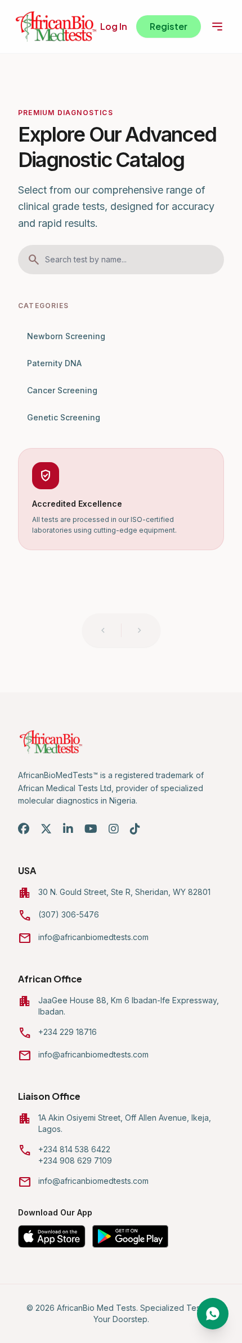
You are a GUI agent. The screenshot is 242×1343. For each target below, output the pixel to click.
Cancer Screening (62, 390)
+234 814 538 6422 (74, 1149)
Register (168, 26)
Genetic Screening (63, 417)
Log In (113, 26)
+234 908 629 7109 (75, 1160)
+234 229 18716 (67, 1032)
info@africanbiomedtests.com (93, 937)
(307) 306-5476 (68, 914)
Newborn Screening (66, 336)
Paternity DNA (54, 363)
